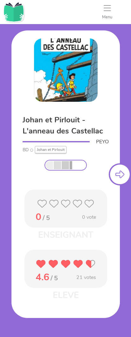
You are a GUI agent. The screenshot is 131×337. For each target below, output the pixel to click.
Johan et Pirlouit (51, 149)
